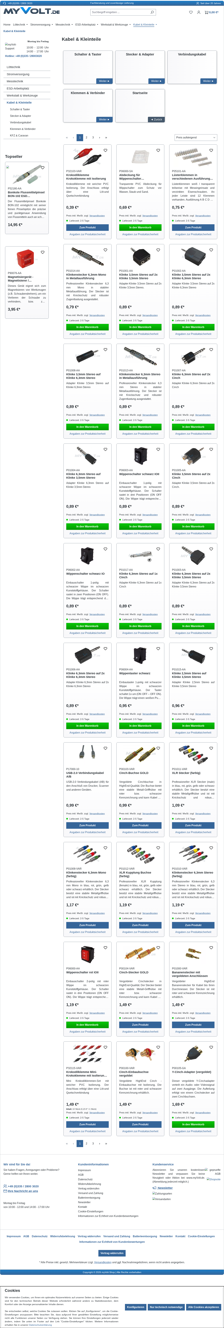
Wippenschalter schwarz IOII (139, 474)
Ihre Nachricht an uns (23, 1191)
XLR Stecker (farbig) (186, 773)
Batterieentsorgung (89, 1197)
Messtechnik (15, 81)
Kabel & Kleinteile (19, 102)
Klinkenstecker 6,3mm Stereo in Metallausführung (139, 376)
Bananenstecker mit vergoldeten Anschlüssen (190, 974)
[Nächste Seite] (99, 137)
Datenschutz (85, 1179)
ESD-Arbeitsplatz (18, 88)
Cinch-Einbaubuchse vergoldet (134, 1073)
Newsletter (84, 1202)
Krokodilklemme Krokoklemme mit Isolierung (86, 176)
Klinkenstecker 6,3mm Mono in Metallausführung (86, 276)
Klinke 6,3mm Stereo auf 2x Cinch (191, 376)
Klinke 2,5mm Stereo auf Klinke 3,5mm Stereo (189, 675)
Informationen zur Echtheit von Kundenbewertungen (108, 1216)
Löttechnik (13, 67)
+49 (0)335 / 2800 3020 (19, 3)
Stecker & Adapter (20, 116)
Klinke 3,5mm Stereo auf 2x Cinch (191, 475)
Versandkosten (97, 215)
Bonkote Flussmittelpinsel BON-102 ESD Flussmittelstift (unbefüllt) (26, 194)
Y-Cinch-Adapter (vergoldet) (191, 1072)
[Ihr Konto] (199, 12)
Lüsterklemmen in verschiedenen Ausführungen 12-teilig (193, 176)
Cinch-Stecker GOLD (133, 972)
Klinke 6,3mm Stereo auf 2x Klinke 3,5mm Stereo (191, 575)
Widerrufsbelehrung (89, 1184)
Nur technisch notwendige (166, 1307)
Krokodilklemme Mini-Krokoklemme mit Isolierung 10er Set (86, 1073)
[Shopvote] (214, 1180)
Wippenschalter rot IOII (82, 972)
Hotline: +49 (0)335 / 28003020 (23, 56)
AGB (81, 1174)
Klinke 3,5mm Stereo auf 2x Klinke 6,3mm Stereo (191, 276)
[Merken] (42, 168)
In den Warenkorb (140, 227)
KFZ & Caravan (19, 135)
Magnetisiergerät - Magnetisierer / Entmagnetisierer (20, 278)
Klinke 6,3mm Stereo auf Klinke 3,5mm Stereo (83, 475)
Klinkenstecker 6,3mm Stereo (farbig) (192, 874)
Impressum (84, 1170)
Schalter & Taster (20, 109)
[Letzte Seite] (106, 137)
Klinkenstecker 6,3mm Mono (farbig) (86, 874)
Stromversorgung (18, 74)
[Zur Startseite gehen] (31, 11)
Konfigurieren (135, 1307)
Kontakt (82, 1206)
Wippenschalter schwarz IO (85, 573)
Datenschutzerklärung (40, 1325)
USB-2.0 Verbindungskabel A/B (85, 774)
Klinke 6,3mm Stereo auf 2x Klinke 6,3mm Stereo (85, 675)
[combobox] (119, 12)
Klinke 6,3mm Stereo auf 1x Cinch (138, 575)
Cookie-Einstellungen (90, 1211)
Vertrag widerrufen (88, 1188)
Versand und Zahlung (90, 1193)
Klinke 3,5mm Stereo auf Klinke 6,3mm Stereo (83, 376)
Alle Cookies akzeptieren (203, 1307)
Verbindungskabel (20, 122)
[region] (27, 201)
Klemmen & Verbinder (23, 129)
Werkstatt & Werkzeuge (22, 95)
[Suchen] (152, 12)
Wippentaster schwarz (134, 673)
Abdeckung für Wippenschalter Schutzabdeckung (131, 176)
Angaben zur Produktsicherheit (87, 234)
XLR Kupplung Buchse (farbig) (135, 874)
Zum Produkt (87, 227)
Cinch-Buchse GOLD (133, 773)
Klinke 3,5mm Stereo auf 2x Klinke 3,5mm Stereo (138, 276)
